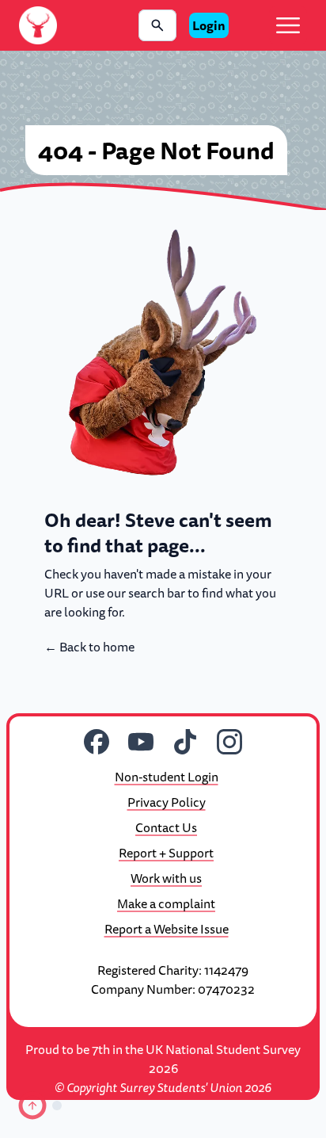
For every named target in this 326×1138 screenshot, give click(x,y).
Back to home (89, 646)
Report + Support (166, 852)
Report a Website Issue (166, 928)
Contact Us (166, 827)
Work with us (166, 878)
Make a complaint (166, 903)
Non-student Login (166, 776)
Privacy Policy (166, 802)
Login (209, 25)
